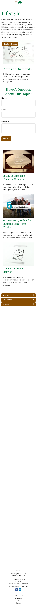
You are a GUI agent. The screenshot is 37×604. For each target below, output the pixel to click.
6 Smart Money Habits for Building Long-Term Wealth (17, 224)
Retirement (18, 599)
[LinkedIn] (20, 589)
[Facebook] (16, 589)
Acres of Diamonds (17, 69)
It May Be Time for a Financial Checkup (14, 177)
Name (4, 98)
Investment (18, 601)
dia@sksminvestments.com (18, 586)
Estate (18, 603)
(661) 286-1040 (21, 574)
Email (3, 110)
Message (5, 121)
